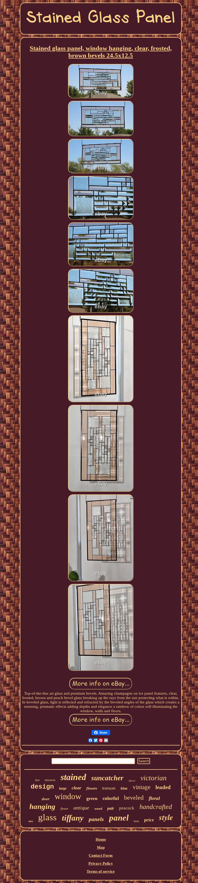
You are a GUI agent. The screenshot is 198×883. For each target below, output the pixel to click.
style (166, 817)
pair (110, 808)
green (91, 798)
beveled (134, 797)
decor (132, 780)
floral (154, 798)
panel (119, 817)
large (63, 788)
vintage (141, 787)
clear (76, 787)
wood (98, 808)
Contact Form (101, 855)
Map (101, 847)
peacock (126, 808)
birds (136, 821)
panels (96, 819)
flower (64, 808)
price (149, 819)
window (68, 796)
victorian (154, 778)
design (42, 787)
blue (124, 788)
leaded (163, 787)
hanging (42, 806)
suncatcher (107, 778)
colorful (111, 798)
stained (73, 777)
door (46, 799)
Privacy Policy (100, 863)
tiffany (73, 817)
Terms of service (101, 871)
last (37, 780)
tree (31, 821)
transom (109, 788)
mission (50, 780)
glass (47, 817)
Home (101, 839)
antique (81, 807)
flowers (91, 788)
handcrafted (155, 806)
